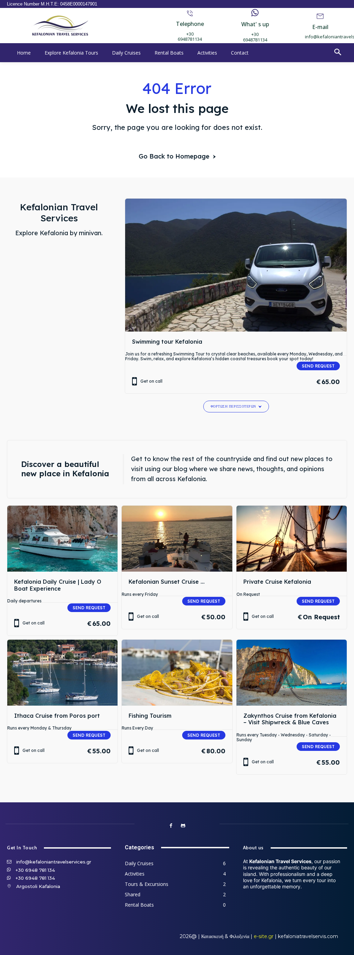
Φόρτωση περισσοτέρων (233, 406)
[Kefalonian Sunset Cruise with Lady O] (177, 539)
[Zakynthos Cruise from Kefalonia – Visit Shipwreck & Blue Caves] (291, 673)
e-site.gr (263, 936)
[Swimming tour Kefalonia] (236, 265)
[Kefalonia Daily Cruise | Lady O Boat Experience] (62, 539)
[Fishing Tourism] (177, 673)
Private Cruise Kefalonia (277, 581)
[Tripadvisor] (183, 825)
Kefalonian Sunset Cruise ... (167, 581)
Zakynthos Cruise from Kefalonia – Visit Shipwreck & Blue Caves (289, 719)
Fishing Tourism (150, 715)
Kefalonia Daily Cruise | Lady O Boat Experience (57, 585)
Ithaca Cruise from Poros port (57, 715)
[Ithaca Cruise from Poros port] (62, 673)
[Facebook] (171, 825)
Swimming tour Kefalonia (167, 341)
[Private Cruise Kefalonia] (291, 539)
